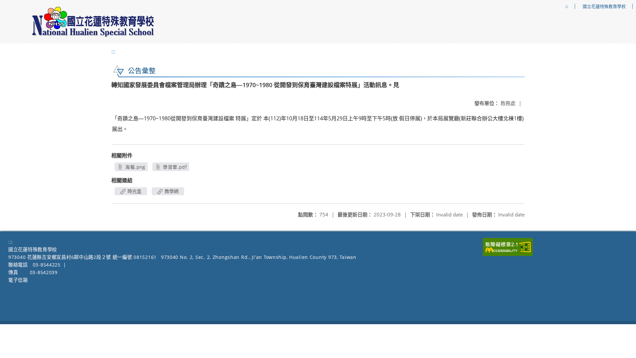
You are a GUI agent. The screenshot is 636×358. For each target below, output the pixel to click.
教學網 (171, 191)
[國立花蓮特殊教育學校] (93, 22)
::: (566, 6)
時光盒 (133, 191)
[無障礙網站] (508, 254)
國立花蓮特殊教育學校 (604, 6)
